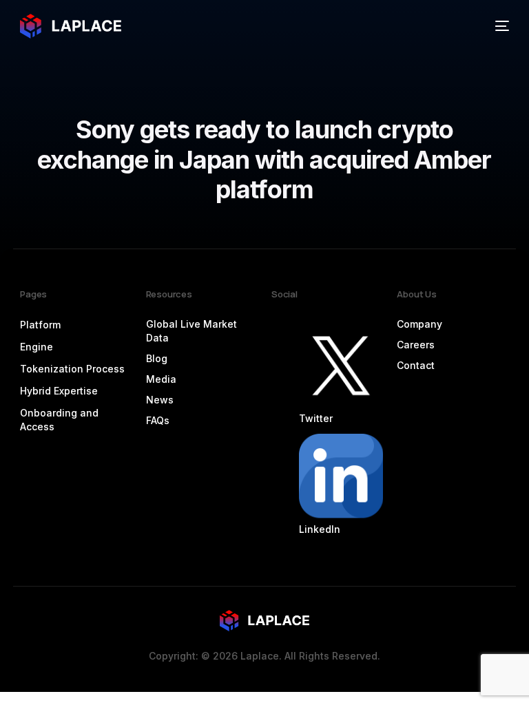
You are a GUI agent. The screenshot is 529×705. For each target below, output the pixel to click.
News (160, 400)
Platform (40, 324)
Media (161, 379)
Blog (156, 358)
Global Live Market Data (191, 331)
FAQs (157, 420)
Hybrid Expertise (59, 391)
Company (419, 324)
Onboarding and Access (59, 419)
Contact (416, 365)
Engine (36, 346)
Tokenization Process (72, 369)
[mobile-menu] (496, 26)
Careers (416, 344)
